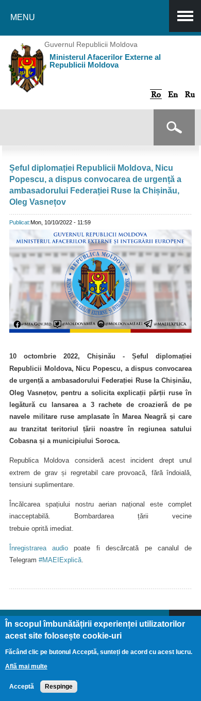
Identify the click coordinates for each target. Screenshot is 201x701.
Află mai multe (26, 666)
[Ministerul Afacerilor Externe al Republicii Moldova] (27, 84)
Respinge (59, 686)
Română (156, 94)
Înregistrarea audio (38, 548)
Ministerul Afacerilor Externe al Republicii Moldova (105, 61)
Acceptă (21, 686)
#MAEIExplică (60, 560)
